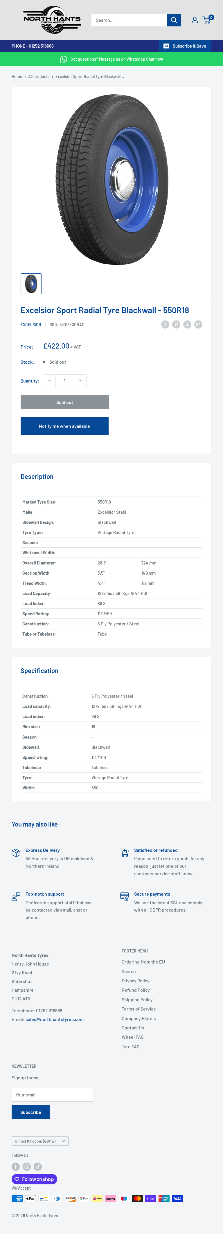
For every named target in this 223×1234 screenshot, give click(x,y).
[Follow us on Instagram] (27, 1166)
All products (39, 76)
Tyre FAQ (130, 1046)
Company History (139, 1018)
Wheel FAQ (132, 1037)
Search (129, 971)
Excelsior (31, 324)
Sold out (64, 402)
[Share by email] (198, 324)
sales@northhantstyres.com (55, 1019)
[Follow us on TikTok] (38, 1166)
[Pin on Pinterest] (176, 324)
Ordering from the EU (143, 961)
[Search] (174, 20)
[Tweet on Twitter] (187, 324)
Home (17, 76)
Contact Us (133, 1027)
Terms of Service (139, 1008)
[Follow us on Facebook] (16, 1166)
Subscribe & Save (189, 45)
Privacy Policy (136, 980)
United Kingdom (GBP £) (35, 1141)
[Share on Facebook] (165, 324)
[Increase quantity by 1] (80, 381)
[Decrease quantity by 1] (49, 381)
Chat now (154, 59)
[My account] (195, 20)
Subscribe (30, 1112)
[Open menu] (14, 20)
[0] (206, 20)
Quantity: (30, 380)
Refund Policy (136, 990)
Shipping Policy (137, 999)
